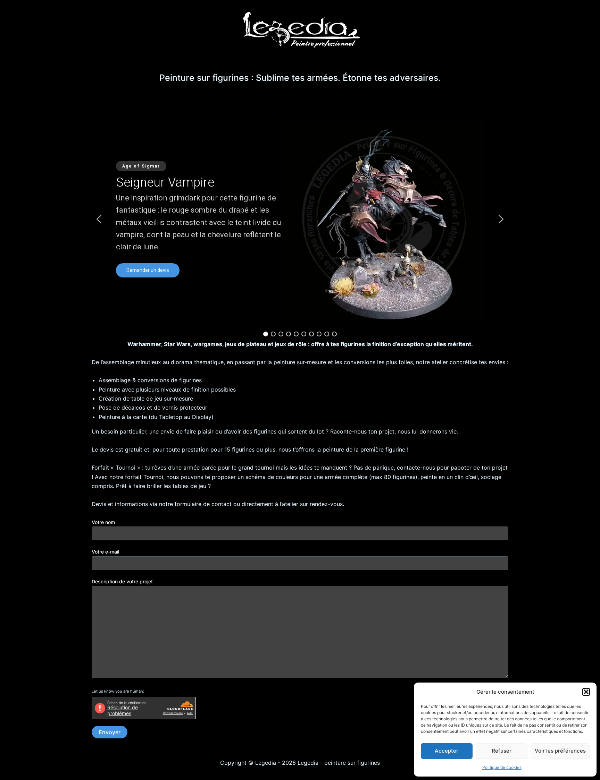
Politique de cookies (502, 767)
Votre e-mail (105, 552)
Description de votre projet (122, 581)
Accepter (446, 750)
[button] (586, 691)
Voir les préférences (560, 750)
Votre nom (103, 522)
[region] (300, 219)
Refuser (501, 750)
